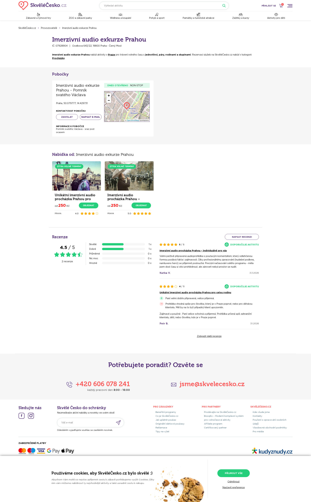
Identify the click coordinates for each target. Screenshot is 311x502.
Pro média (258, 431)
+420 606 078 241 (103, 384)
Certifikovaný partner (215, 427)
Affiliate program (213, 424)
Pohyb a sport (157, 18)
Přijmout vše (233, 473)
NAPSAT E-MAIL (90, 117)
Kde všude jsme (261, 412)
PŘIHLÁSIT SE (269, 6)
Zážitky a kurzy (240, 18)
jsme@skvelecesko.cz (212, 384)
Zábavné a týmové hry (38, 18)
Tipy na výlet (162, 431)
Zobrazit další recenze (209, 336)
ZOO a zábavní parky (80, 18)
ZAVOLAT (67, 117)
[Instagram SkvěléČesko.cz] (31, 416)
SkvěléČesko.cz (27, 28)
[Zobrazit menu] (290, 5)
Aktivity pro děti (276, 18)
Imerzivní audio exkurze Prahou (79, 28)
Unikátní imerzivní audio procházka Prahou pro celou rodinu (195, 292)
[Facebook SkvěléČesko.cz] (21, 416)
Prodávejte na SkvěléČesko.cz (220, 412)
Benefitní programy (166, 412)
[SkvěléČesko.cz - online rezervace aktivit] (42, 5)
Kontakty (257, 416)
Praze (111, 54)
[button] (108, 95)
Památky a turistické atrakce (198, 18)
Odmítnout (234, 481)
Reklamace (161, 427)
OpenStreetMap (133, 120)
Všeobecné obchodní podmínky (270, 427)
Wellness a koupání (120, 18)
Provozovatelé (49, 28)
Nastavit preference (233, 487)
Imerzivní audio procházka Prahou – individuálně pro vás (193, 250)
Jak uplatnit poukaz (166, 420)
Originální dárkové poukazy (170, 424)
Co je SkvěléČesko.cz (167, 416)
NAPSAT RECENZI (242, 237)
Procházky (58, 58)
